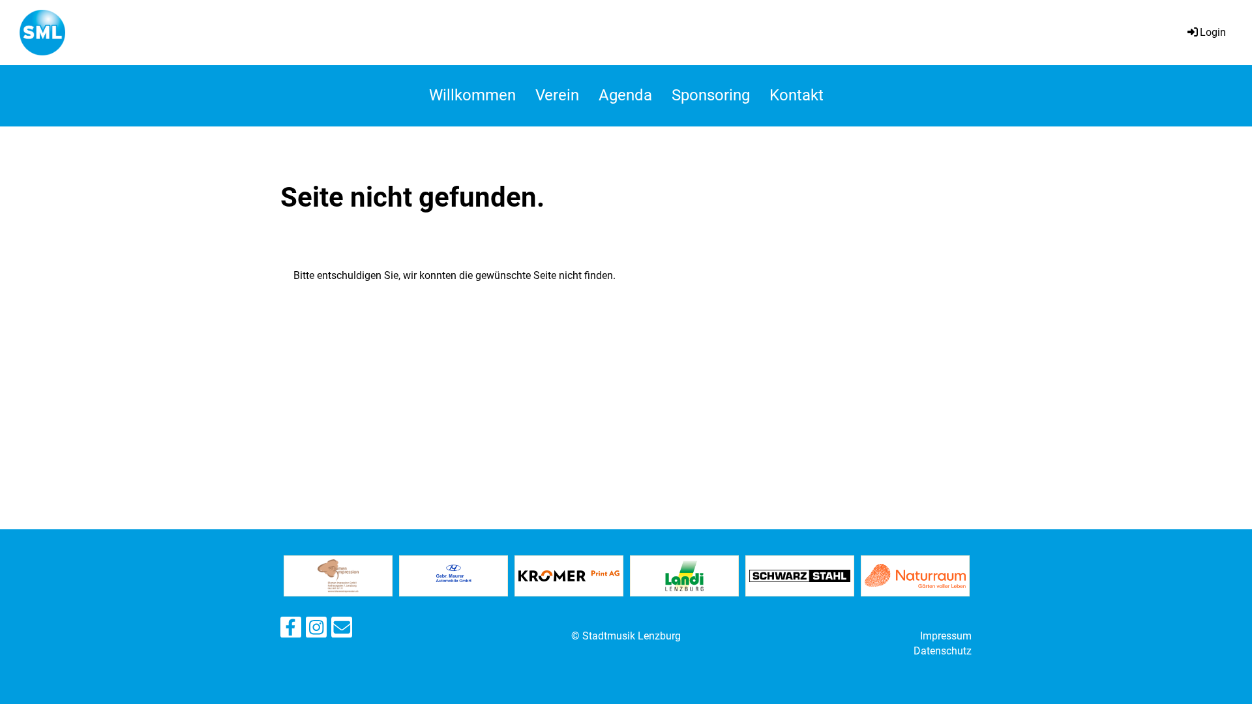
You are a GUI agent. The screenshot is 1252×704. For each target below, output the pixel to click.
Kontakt (796, 95)
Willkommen (472, 95)
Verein (557, 95)
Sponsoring (711, 95)
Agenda (625, 95)
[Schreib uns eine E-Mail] (341, 630)
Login (1213, 32)
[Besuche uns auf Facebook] (290, 630)
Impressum (946, 636)
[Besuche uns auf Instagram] (316, 630)
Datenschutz (943, 651)
